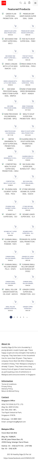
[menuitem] (11, 317)
